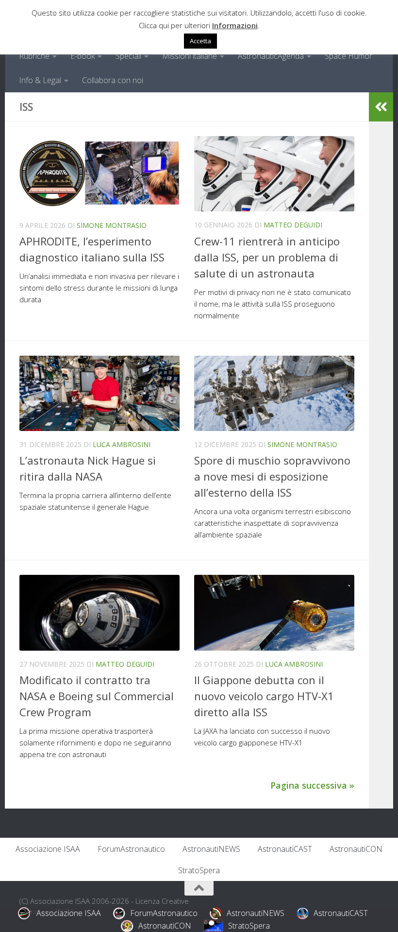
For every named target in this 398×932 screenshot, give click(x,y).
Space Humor (348, 56)
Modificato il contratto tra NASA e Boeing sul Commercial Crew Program (96, 696)
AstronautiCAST (285, 849)
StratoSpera (199, 870)
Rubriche (34, 56)
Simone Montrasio (112, 225)
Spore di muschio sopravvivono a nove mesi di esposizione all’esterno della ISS (272, 476)
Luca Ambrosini (121, 444)
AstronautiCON (356, 849)
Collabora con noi (112, 80)
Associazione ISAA (48, 849)
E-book (82, 56)
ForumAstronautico (131, 849)
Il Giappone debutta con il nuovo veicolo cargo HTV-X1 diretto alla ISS (264, 696)
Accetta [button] (200, 40)
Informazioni (235, 25)
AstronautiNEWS (211, 849)
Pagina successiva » (312, 785)
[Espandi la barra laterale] (381, 106)
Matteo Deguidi (293, 224)
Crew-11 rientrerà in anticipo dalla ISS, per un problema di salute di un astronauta (267, 257)
